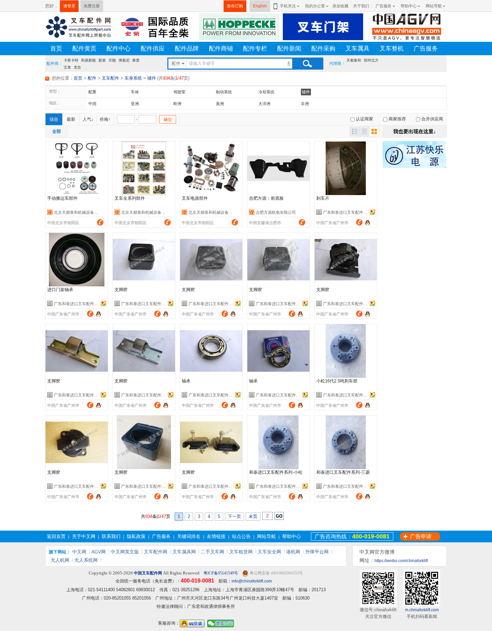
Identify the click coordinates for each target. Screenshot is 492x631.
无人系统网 (86, 560)
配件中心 (118, 48)
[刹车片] (346, 168)
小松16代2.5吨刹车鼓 (336, 380)
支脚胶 (121, 289)
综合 (54, 119)
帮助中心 (409, 6)
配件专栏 (255, 48)
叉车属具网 (184, 551)
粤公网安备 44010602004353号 (276, 573)
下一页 (234, 516)
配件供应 (153, 48)
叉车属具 (357, 48)
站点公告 (241, 536)
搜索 (307, 64)
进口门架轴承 (60, 289)
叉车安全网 (269, 551)
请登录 (69, 6)
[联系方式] (100, 222)
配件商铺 (221, 48)
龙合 (77, 67)
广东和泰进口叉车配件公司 (347, 212)
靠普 (136, 60)
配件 (92, 78)
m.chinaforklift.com (422, 610)
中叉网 (79, 551)
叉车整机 (392, 48)
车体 (135, 92)
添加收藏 (340, 6)
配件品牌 (187, 48)
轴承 (186, 380)
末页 (253, 516)
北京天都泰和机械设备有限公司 (82, 212)
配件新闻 (289, 48)
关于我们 (361, 6)
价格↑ (105, 119)
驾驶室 (179, 92)
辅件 (151, 78)
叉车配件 (110, 78)
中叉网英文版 (125, 551)
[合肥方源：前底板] (278, 168)
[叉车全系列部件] (144, 168)
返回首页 (56, 536)
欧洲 (177, 103)
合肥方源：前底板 (266, 198)
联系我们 (111, 536)
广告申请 (420, 536)
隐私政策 (136, 536)
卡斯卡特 (71, 60)
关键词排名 (188, 536)
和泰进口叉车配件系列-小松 (276, 472)
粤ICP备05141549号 (220, 573)
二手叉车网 (212, 551)
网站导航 (434, 6)
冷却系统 (266, 92)
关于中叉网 (83, 536)
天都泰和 (353, 60)
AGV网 (98, 551)
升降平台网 (317, 551)
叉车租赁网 (241, 551)
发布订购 (235, 6)
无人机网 (60, 560)
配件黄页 (84, 48)
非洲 (305, 103)
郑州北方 (371, 60)
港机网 (293, 551)
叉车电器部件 (195, 198)
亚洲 (135, 103)
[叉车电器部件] (211, 168)
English (260, 6)
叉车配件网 (155, 551)
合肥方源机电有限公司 (276, 212)
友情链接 (216, 536)
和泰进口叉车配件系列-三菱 (343, 472)
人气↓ (88, 119)
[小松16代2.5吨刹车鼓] (346, 351)
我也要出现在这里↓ (414, 131)
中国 (92, 103)
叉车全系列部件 (129, 198)
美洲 (220, 103)
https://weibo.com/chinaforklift (401, 560)
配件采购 (323, 48)
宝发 (67, 67)
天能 (112, 60)
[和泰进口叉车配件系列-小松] (278, 442)
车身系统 (133, 78)
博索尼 (124, 60)
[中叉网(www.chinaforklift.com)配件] (78, 26)
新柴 (102, 60)
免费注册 (92, 6)
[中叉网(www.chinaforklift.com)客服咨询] (367, 221)
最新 (71, 119)
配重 (92, 92)
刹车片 (322, 198)
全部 (56, 131)
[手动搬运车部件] (77, 168)
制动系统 (224, 92)
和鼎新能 (88, 60)
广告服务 (384, 6)
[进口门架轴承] (77, 259)
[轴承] (211, 351)
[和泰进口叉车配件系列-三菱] (346, 442)
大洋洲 (264, 103)
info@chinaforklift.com (252, 581)
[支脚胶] (144, 259)
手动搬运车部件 (62, 198)
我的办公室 (315, 6)
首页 (56, 48)
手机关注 (288, 6)
